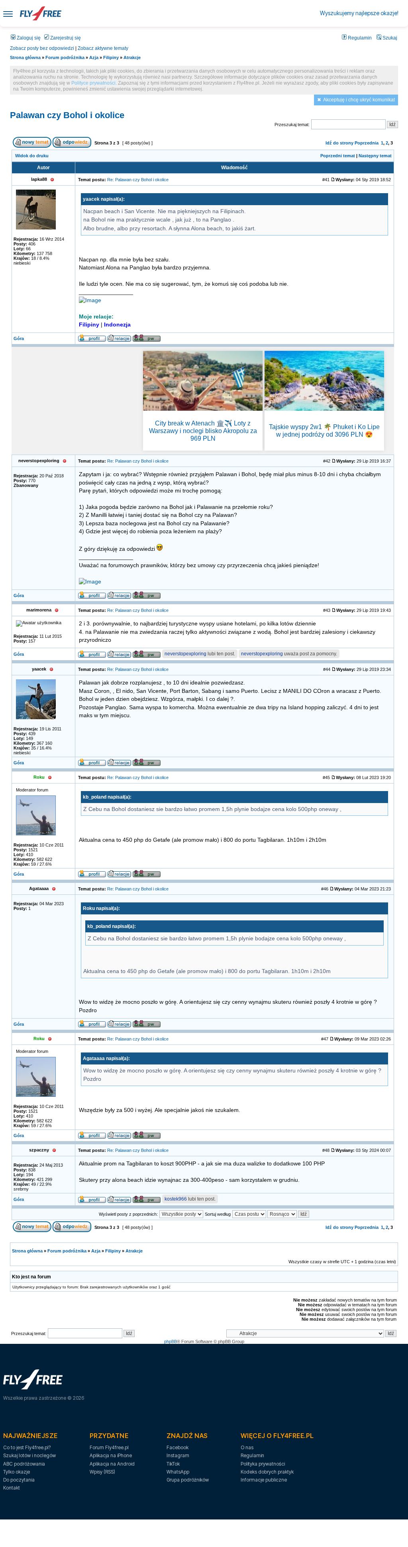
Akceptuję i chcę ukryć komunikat (359, 100)
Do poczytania (19, 1480)
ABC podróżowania (24, 1464)
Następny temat (375, 155)
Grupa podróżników (188, 1480)
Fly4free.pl (41, 13)
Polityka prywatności (263, 1464)
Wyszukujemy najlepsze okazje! (359, 13)
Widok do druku (32, 155)
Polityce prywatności (93, 83)
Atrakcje (132, 57)
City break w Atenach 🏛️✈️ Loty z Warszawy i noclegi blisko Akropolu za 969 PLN (203, 431)
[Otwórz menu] (8, 13)
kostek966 (176, 1199)
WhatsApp (178, 1472)
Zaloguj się (28, 38)
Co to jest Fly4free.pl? (27, 1447)
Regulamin (359, 38)
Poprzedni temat (337, 155)
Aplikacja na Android (112, 1464)
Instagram (178, 1455)
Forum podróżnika (64, 57)
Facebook (177, 1447)
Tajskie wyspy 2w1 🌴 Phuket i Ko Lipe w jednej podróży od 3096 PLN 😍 (324, 430)
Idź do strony (339, 142)
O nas (247, 1447)
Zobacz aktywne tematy (103, 48)
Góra (19, 338)
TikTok (173, 1464)
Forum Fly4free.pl (109, 1447)
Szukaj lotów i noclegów (29, 1455)
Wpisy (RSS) (102, 1472)
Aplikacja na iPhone (111, 1455)
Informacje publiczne (264, 1480)
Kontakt (11, 1488)
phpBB (170, 1341)
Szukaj (389, 38)
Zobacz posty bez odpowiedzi (42, 48)
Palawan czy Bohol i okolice (67, 115)
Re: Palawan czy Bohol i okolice (138, 179)
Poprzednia (367, 142)
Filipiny (111, 57)
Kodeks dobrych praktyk (267, 1472)
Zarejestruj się (65, 38)
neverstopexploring (185, 654)
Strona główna (25, 57)
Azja (93, 57)
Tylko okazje (16, 1472)
